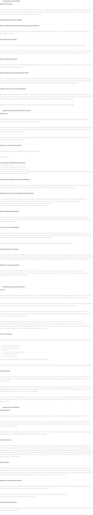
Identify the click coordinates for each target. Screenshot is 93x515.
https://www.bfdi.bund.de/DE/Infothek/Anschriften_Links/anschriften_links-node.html (23, 205)
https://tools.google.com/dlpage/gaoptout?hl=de (53, 474)
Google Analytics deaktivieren (39, 488)
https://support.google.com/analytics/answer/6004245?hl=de (17, 496)
